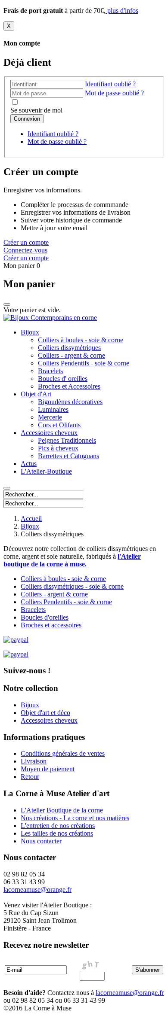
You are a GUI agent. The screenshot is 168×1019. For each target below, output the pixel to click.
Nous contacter (41, 841)
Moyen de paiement (48, 769)
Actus (29, 463)
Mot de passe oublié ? (114, 93)
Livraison (34, 761)
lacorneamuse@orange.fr (130, 992)
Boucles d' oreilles (62, 378)
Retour (30, 776)
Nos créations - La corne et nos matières (75, 817)
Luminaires (53, 409)
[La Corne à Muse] (50, 317)
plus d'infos (122, 10)
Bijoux (30, 332)
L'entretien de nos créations (58, 825)
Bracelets (50, 370)
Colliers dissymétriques (69, 347)
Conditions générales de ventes (63, 753)
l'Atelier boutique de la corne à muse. (72, 560)
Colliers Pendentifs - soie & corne (83, 363)
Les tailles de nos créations (57, 833)
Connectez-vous (25, 250)
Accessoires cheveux (49, 432)
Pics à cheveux (58, 448)
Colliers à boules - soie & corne (80, 340)
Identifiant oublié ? (110, 84)
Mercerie (50, 417)
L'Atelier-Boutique (46, 471)
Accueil (31, 518)
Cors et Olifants (59, 425)
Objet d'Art (36, 394)
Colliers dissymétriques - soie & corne (72, 586)
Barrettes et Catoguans (68, 455)
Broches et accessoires (51, 625)
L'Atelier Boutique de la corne (62, 810)
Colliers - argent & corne (71, 355)
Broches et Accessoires (69, 386)
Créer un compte (26, 242)
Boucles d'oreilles (44, 617)
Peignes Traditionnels (67, 440)
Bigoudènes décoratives (70, 401)
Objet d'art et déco (45, 712)
